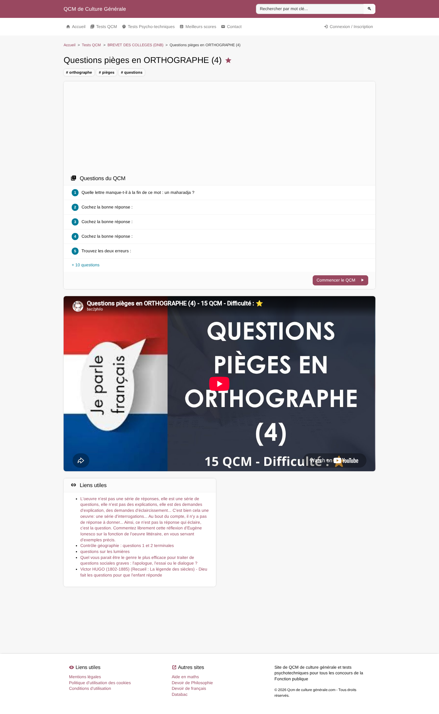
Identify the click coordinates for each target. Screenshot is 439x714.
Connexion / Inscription (348, 26)
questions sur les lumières (105, 551)
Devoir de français (189, 688)
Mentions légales (85, 676)
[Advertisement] (219, 129)
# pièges (106, 72)
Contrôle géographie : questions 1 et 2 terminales (127, 545)
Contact (231, 26)
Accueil (75, 26)
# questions (131, 72)
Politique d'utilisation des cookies (100, 682)
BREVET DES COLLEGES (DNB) (135, 45)
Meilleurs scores (197, 26)
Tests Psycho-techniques (148, 26)
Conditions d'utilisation (90, 688)
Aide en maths (185, 676)
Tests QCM (103, 26)
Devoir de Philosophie (192, 682)
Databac (180, 694)
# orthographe (79, 72)
